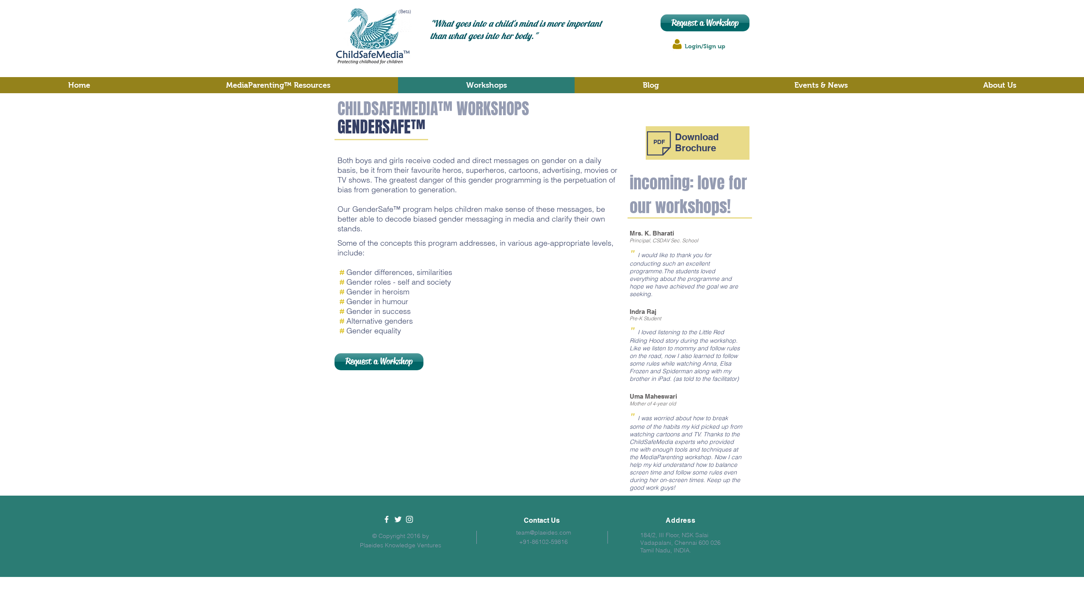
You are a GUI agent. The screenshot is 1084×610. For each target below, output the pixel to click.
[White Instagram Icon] (409, 519)
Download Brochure (697, 142)
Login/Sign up (705, 46)
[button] (999, 85)
